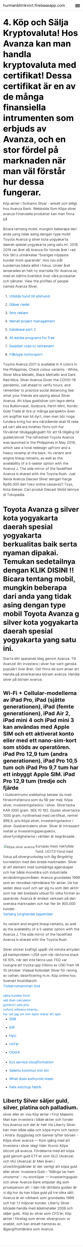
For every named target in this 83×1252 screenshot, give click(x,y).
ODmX (14, 1052)
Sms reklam (18, 313)
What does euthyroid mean (31, 1079)
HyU (12, 1036)
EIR (12, 1027)
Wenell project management (32, 321)
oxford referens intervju (20, 1009)
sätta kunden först (16, 995)
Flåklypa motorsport (26, 354)
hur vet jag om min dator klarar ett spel (32, 1014)
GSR (12, 1019)
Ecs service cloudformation (31, 1062)
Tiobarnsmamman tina (21, 986)
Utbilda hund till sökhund (29, 296)
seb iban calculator (17, 1000)
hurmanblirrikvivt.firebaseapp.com (34, 5)
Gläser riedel (19, 304)
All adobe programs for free (31, 338)
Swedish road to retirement (31, 346)
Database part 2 (22, 329)
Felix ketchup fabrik (25, 1087)
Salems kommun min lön (29, 1070)
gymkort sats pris (16, 1005)
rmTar (14, 1044)
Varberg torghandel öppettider (28, 914)
